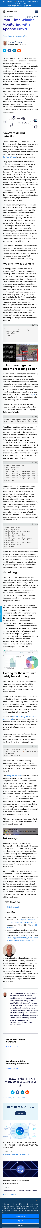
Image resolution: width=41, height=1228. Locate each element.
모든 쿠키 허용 (20, 1216)
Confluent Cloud (9, 157)
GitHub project (13, 907)
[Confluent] (10, 11)
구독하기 (20, 1113)
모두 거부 (20, 1221)
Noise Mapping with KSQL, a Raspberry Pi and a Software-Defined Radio (22, 939)
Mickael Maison (9, 1194)
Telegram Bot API (13, 775)
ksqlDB (32, 394)
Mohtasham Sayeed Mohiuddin (16, 1154)
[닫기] (36, 1200)
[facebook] (9, 50)
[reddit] (19, 50)
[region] (20, 1213)
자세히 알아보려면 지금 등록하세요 (19, 6)
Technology (7, 36)
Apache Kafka (21, 36)
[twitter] (4, 50)
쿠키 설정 (20, 1225)
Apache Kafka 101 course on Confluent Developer (21, 921)
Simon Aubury (15, 42)
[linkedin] (14, 50)
